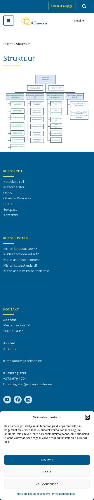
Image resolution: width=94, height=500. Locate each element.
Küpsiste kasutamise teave (33, 494)
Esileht (8, 44)
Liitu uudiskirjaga (62, 6)
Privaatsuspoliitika (63, 494)
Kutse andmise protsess (21, 259)
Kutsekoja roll (13, 181)
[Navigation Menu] (8, 21)
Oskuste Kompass (17, 198)
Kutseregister (13, 187)
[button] (87, 417)
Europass (10, 209)
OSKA (7, 192)
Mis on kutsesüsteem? (20, 248)
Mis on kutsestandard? (20, 265)
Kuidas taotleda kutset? (21, 254)
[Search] (84, 6)
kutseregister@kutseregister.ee (27, 384)
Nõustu (47, 460)
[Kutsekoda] (34, 20)
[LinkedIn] (28, 399)
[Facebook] (18, 399)
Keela (47, 472)
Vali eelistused (47, 484)
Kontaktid (10, 215)
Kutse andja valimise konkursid (26, 271)
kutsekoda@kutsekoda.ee (22, 361)
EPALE (8, 204)
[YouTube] (7, 399)
